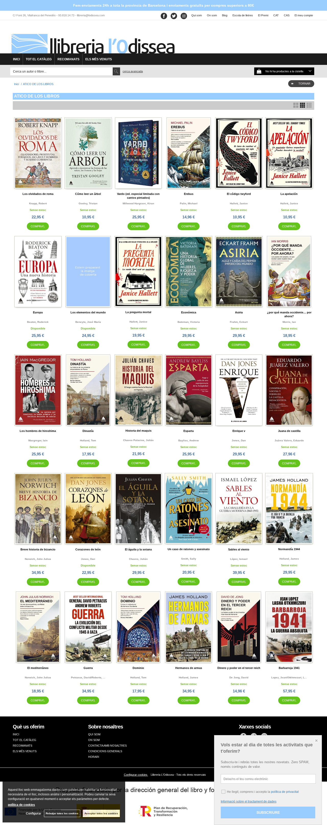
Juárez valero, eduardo (289, 440)
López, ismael (239, 559)
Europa (38, 312)
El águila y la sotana (138, 549)
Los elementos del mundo (88, 312)
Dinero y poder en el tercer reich (238, 667)
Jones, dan (239, 440)
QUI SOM (94, 734)
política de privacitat (285, 792)
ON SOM (94, 739)
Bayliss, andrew (188, 440)
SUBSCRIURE (268, 812)
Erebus (188, 193)
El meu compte (304, 15)
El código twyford (239, 193)
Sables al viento (238, 549)
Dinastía (88, 430)
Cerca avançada (133, 71)
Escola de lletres (242, 15)
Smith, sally (188, 558)
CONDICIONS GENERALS (105, 751)
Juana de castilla (289, 430)
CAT (276, 15)
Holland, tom (88, 440)
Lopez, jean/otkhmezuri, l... (289, 677)
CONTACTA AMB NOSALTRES (107, 745)
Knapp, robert (38, 203)
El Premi (263, 15)
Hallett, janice (239, 203)
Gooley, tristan (88, 203)
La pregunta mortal (138, 312)
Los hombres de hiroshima (38, 430)
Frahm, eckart (239, 322)
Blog (224, 15)
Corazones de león (88, 549)
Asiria (239, 312)
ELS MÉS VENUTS (98, 59)
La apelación (289, 193)
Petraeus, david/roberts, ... (88, 677)
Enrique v (238, 430)
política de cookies (21, 805)
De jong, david (238, 677)
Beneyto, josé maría (88, 322)
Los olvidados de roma (37, 193)
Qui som (196, 15)
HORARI (93, 756)
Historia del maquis (138, 430)
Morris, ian (289, 322)
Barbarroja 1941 (289, 667)
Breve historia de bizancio (37, 549)
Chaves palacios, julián (138, 440)
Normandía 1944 (289, 549)
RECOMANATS (68, 59)
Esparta (188, 430)
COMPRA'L (38, 226)
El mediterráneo (38, 667)
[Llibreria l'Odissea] (92, 38)
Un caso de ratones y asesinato (189, 549)
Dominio (138, 667)
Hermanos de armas (188, 667)
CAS (286, 15)
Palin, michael (188, 203)
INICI (16, 59)
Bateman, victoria (189, 322)
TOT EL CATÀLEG (39, 59)
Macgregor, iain (38, 440)
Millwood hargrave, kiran (138, 203)
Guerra (88, 667)
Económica (188, 312)
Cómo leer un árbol (88, 193)
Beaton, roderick (38, 322)
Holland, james (289, 558)
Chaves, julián (138, 559)
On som (212, 15)
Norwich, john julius (38, 559)
